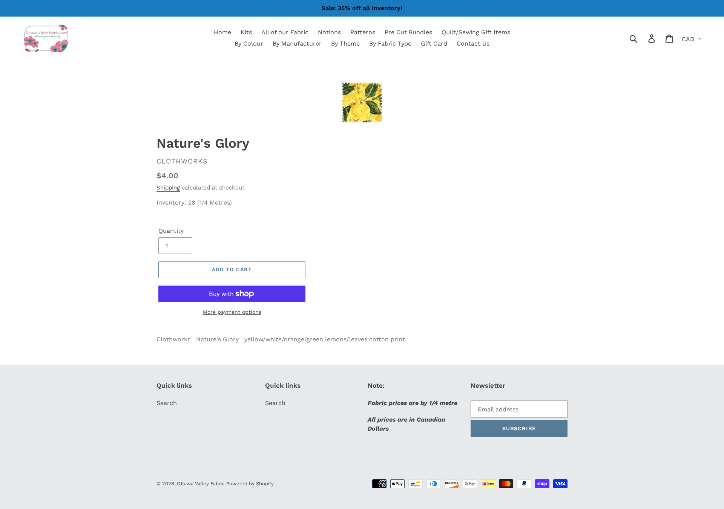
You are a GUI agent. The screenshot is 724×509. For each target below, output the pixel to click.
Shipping (168, 187)
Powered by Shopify (250, 483)
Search (166, 403)
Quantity (171, 230)
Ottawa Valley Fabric (200, 483)
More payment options (232, 312)
